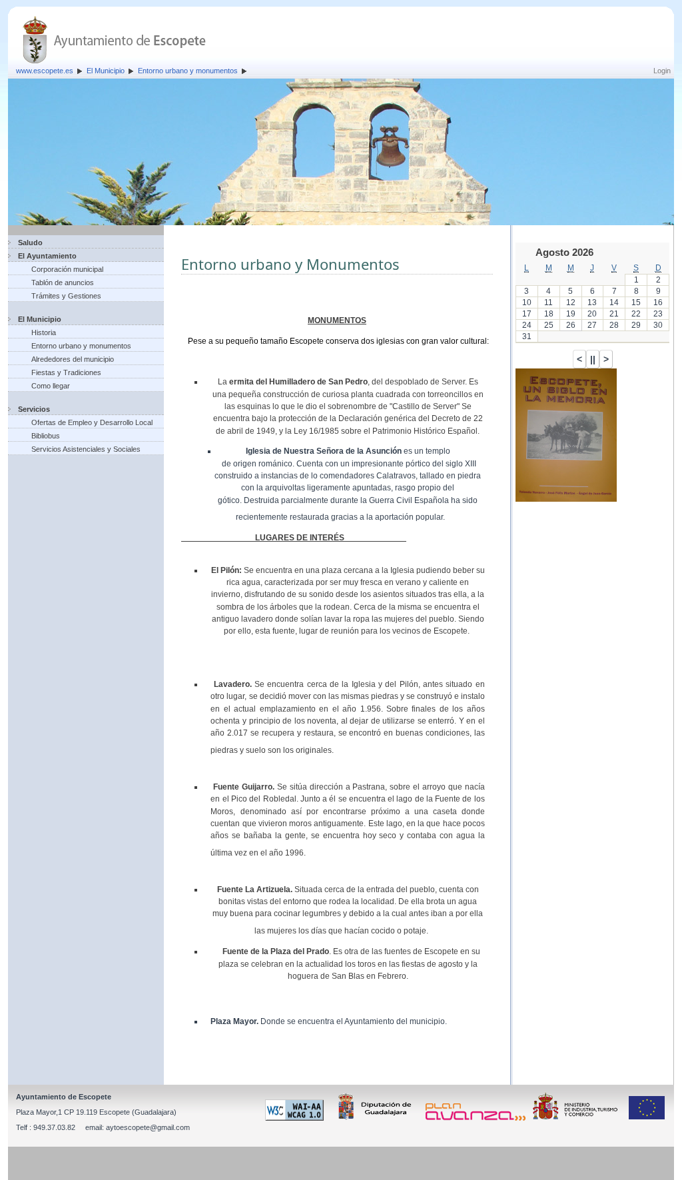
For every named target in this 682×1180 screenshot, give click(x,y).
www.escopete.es (44, 71)
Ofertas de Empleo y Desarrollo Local (92, 422)
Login (662, 71)
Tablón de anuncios (62, 283)
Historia (43, 332)
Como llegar (50, 386)
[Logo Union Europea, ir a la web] (646, 1118)
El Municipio (106, 71)
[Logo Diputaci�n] (377, 1118)
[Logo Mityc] (578, 1118)
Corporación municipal (67, 269)
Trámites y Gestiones (66, 296)
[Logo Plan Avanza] (478, 1118)
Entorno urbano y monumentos (188, 71)
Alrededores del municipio (72, 359)
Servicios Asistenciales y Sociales (86, 449)
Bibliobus (45, 436)
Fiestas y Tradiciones (66, 372)
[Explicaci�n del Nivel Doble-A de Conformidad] (296, 1118)
